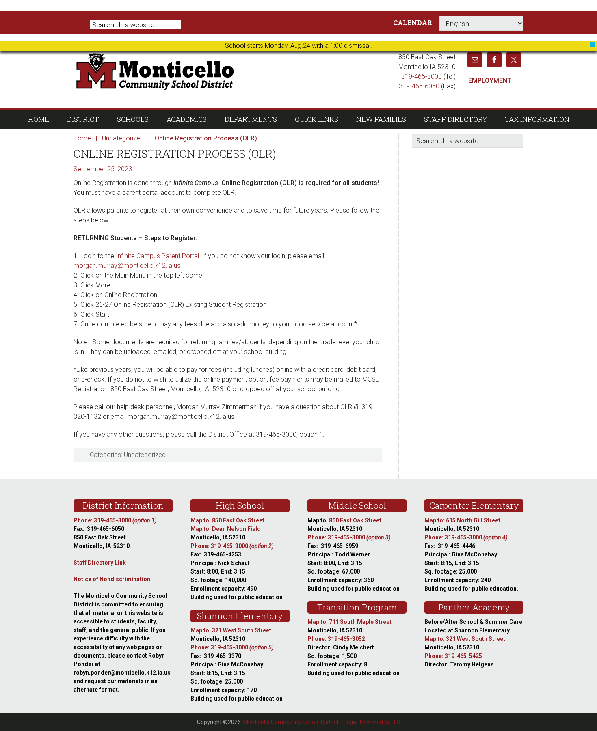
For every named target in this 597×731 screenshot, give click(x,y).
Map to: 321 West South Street (230, 630)
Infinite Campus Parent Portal (157, 256)
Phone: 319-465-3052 (336, 639)
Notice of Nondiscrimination (112, 579)
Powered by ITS (380, 722)
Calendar (412, 22)
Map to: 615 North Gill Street (462, 520)
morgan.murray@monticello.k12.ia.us (127, 266)
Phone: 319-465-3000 (115, 520)
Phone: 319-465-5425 (453, 656)
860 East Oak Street (355, 520)
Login (349, 722)
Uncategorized (145, 455)
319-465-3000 (421, 76)
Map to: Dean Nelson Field (225, 529)
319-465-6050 (419, 86)
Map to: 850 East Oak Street (227, 520)
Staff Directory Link (100, 562)
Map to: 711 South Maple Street (349, 622)
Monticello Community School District (233, 70)
